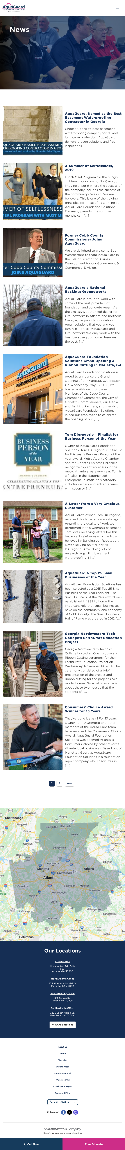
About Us (62, 1047)
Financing (62, 1060)
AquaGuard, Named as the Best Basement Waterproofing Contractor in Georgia (93, 118)
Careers (62, 1053)
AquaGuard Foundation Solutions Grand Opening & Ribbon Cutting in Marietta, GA (93, 361)
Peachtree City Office (62, 993)
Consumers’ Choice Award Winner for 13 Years (89, 709)
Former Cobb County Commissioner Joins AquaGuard (84, 239)
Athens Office (62, 961)
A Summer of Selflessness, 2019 (89, 168)
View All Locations (62, 1025)
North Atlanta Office (62, 978)
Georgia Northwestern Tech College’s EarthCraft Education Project (93, 638)
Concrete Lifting (62, 1093)
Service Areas (62, 1067)
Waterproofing (63, 1080)
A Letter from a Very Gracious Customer (92, 506)
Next (69, 783)
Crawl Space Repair (62, 1086)
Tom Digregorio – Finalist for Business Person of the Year (91, 437)
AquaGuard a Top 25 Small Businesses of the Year (89, 575)
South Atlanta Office (62, 1008)
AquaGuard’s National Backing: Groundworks (86, 290)
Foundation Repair (62, 1073)
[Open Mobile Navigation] (117, 8)
